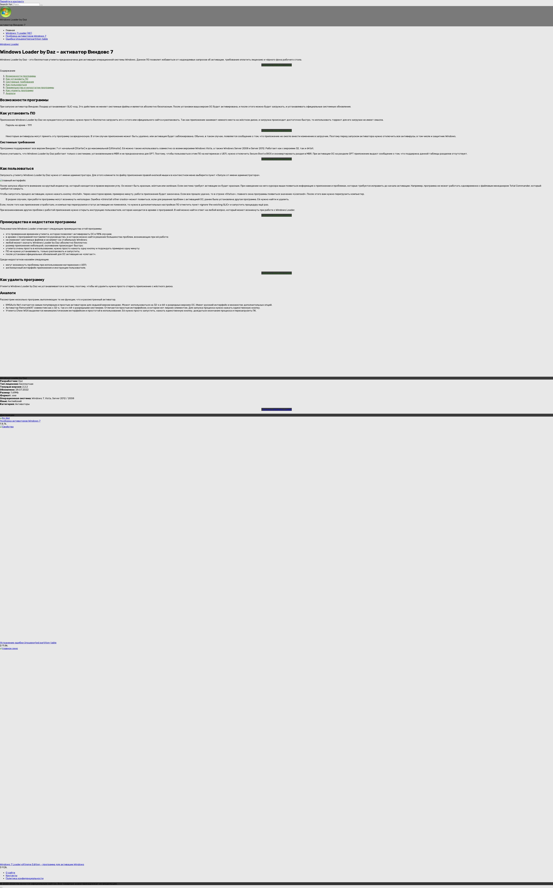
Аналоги (10, 93)
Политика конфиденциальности (24, 878)
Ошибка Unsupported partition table (27, 38)
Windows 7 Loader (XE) (19, 33)
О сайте (10, 872)
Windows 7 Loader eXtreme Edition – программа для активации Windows (42, 864)
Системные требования (20, 81)
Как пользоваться (16, 84)
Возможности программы (21, 76)
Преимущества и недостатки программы (30, 87)
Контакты (11, 875)
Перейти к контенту (12, 1)
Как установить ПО (17, 78)
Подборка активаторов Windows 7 (26, 36)
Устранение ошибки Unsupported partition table (28, 642)
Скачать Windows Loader (277, 65)
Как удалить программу (20, 90)
